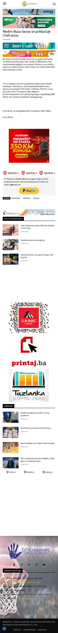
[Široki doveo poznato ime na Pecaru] (10, 432)
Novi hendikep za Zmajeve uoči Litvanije (37, 443)
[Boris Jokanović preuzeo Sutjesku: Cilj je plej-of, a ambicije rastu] (10, 462)
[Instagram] (36, 565)
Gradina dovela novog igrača (33, 240)
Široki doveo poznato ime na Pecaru (36, 428)
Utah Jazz (36, 198)
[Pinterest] (26, 204)
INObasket (7, 234)
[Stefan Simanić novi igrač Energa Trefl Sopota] (10, 259)
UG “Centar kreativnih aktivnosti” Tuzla (23, 582)
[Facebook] (14, 204)
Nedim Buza (16, 198)
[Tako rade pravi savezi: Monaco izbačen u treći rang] (10, 229)
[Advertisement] (29, 505)
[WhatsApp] (32, 204)
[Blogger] (14, 565)
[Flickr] (29, 565)
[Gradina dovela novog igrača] (10, 244)
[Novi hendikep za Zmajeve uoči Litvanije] (10, 447)
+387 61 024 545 (24, 598)
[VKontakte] (44, 565)
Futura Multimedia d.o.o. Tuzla (25, 625)
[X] (20, 204)
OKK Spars (26, 198)
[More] (39, 204)
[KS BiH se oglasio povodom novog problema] (10, 417)
